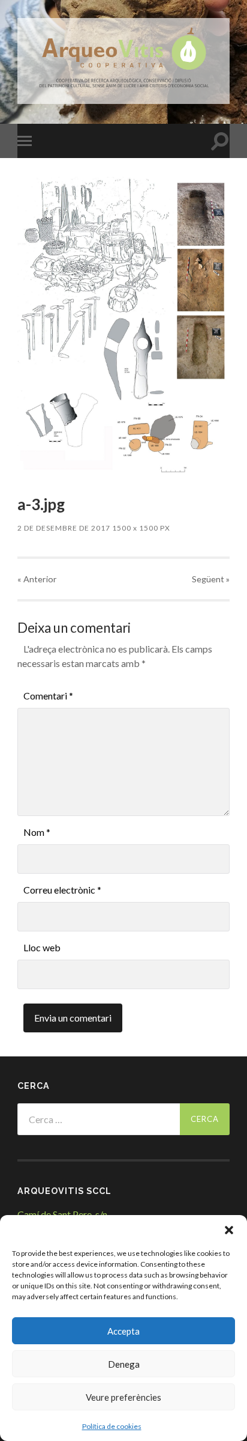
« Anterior (37, 579)
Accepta (123, 1331)
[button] (229, 1230)
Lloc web (42, 947)
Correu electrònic (62, 889)
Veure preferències (123, 1397)
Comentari (48, 695)
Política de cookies (111, 1426)
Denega (124, 1364)
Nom (36, 832)
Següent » (211, 579)
